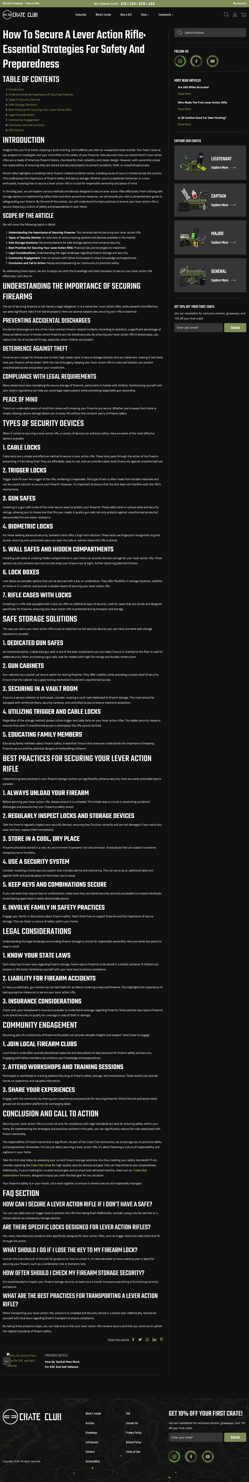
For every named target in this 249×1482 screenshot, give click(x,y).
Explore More (219, 167)
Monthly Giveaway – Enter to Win (21, 3)
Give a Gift (126, 15)
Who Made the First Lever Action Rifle (202, 102)
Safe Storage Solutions (23, 104)
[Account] (235, 14)
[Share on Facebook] (133, 1340)
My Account (239, 3)
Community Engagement (24, 120)
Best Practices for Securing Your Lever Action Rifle (40, 109)
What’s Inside (103, 15)
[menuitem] (81, 14)
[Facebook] (196, 61)
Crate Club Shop (41, 1165)
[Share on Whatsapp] (147, 1340)
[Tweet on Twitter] (140, 1340)
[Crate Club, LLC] (33, 14)
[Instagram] (180, 61)
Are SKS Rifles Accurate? (193, 87)
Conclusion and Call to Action (27, 125)
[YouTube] (212, 61)
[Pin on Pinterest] (161, 1340)
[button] (145, 15)
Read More (184, 93)
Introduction (16, 89)
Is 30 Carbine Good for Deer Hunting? (202, 117)
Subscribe (80, 15)
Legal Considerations (21, 115)
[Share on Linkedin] (154, 1340)
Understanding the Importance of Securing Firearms (41, 94)
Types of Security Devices (24, 99)
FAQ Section (16, 130)
